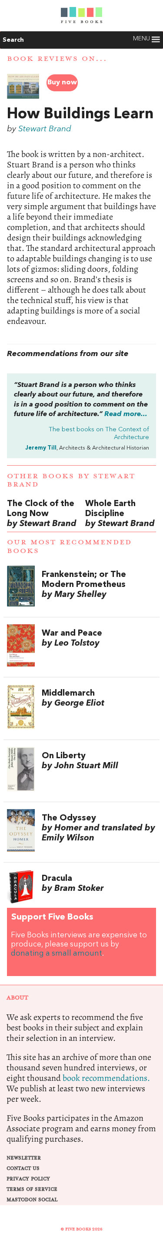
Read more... (125, 414)
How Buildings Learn (80, 114)
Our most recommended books (69, 546)
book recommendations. (106, 1078)
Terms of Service (32, 1189)
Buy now (62, 82)
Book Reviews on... (57, 58)
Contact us (23, 1168)
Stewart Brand (44, 129)
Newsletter (24, 1158)
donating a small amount (56, 953)
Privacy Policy (28, 1179)
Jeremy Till (41, 448)
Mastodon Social (32, 1199)
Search (13, 40)
